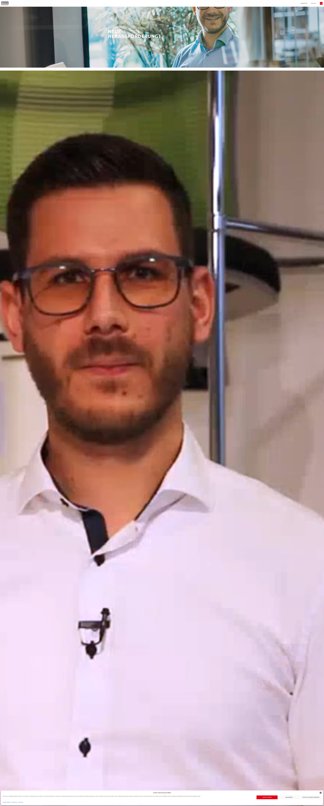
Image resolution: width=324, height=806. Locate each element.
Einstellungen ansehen (310, 797)
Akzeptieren (267, 797)
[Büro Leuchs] (17, 3)
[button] (320, 793)
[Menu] (321, 3)
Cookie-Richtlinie (7, 802)
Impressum (20, 802)
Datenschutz (14, 802)
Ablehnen (289, 797)
